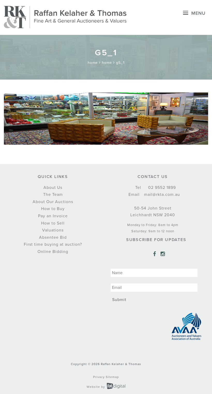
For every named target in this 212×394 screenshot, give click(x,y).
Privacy (99, 377)
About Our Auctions (53, 201)
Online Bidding (52, 251)
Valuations (53, 230)
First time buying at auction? (53, 244)
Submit (119, 299)
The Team (53, 194)
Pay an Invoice (53, 216)
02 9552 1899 (161, 187)
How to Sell (53, 223)
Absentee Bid (53, 237)
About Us (52, 187)
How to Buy (53, 208)
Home (93, 62)
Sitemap (112, 377)
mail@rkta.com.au (161, 194)
